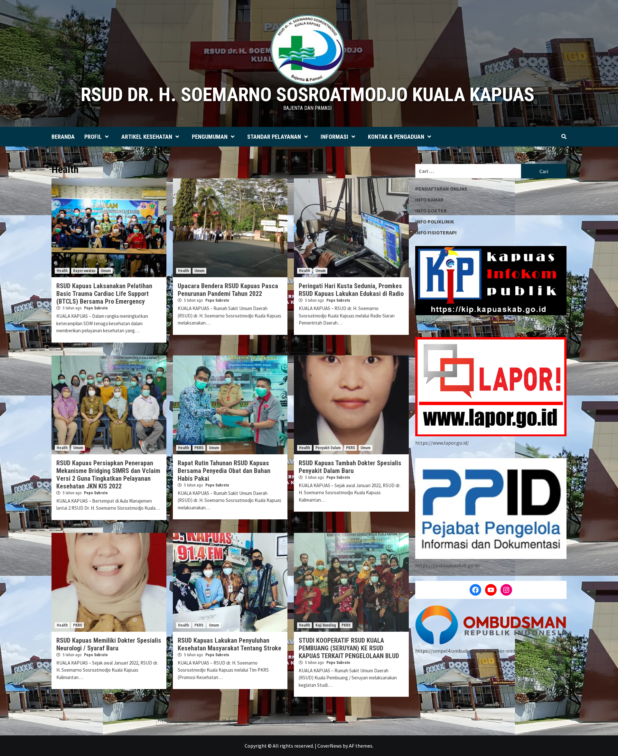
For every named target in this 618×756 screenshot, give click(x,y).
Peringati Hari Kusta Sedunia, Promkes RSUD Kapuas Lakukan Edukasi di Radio (351, 290)
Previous (166, 720)
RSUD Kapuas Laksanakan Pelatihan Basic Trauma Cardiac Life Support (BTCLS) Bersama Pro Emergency (104, 293)
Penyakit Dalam (328, 448)
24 (223, 720)
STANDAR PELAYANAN (274, 136)
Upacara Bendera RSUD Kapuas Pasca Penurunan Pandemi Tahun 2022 (228, 290)
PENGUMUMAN (210, 136)
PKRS (198, 448)
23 (213, 720)
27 (255, 720)
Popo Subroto (96, 308)
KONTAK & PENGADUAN (396, 136)
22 (202, 720)
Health (62, 271)
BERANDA (63, 136)
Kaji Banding (325, 625)
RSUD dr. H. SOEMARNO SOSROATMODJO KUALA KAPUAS (307, 94)
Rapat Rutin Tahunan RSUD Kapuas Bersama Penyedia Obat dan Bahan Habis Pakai (224, 470)
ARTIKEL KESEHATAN (146, 136)
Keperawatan (84, 271)
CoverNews (329, 745)
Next (299, 720)
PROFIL (93, 136)
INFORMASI (334, 136)
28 (266, 720)
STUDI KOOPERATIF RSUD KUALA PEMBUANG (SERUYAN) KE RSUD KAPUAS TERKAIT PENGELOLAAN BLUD (349, 648)
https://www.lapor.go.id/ (442, 442)
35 (287, 720)
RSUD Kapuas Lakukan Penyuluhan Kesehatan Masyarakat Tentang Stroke (229, 644)
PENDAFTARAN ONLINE (441, 188)
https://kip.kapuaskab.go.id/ (448, 321)
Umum (106, 271)
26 (245, 720)
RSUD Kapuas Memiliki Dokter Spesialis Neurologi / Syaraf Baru (108, 644)
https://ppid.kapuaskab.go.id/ (447, 565)
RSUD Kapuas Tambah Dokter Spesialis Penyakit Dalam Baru (350, 467)
